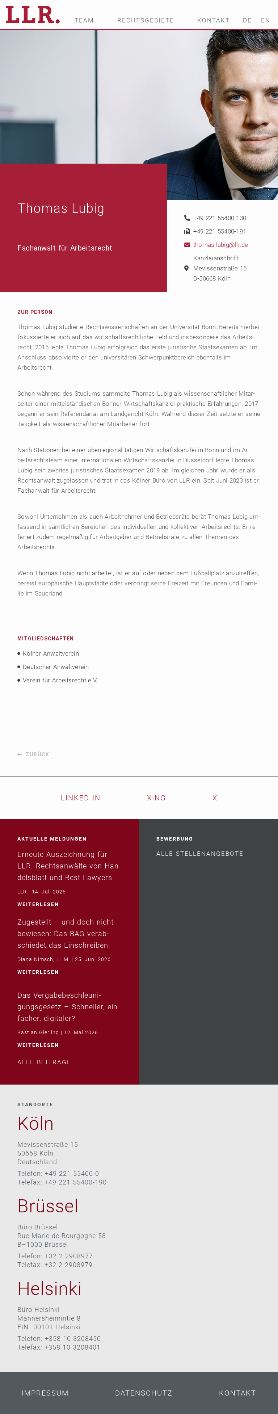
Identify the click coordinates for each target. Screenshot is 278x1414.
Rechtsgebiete (145, 20)
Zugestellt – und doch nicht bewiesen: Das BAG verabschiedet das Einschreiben (65, 934)
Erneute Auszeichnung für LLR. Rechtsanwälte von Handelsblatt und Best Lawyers (69, 866)
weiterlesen (38, 904)
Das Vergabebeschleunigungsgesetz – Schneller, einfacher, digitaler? (68, 1007)
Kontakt (213, 20)
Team (84, 20)
